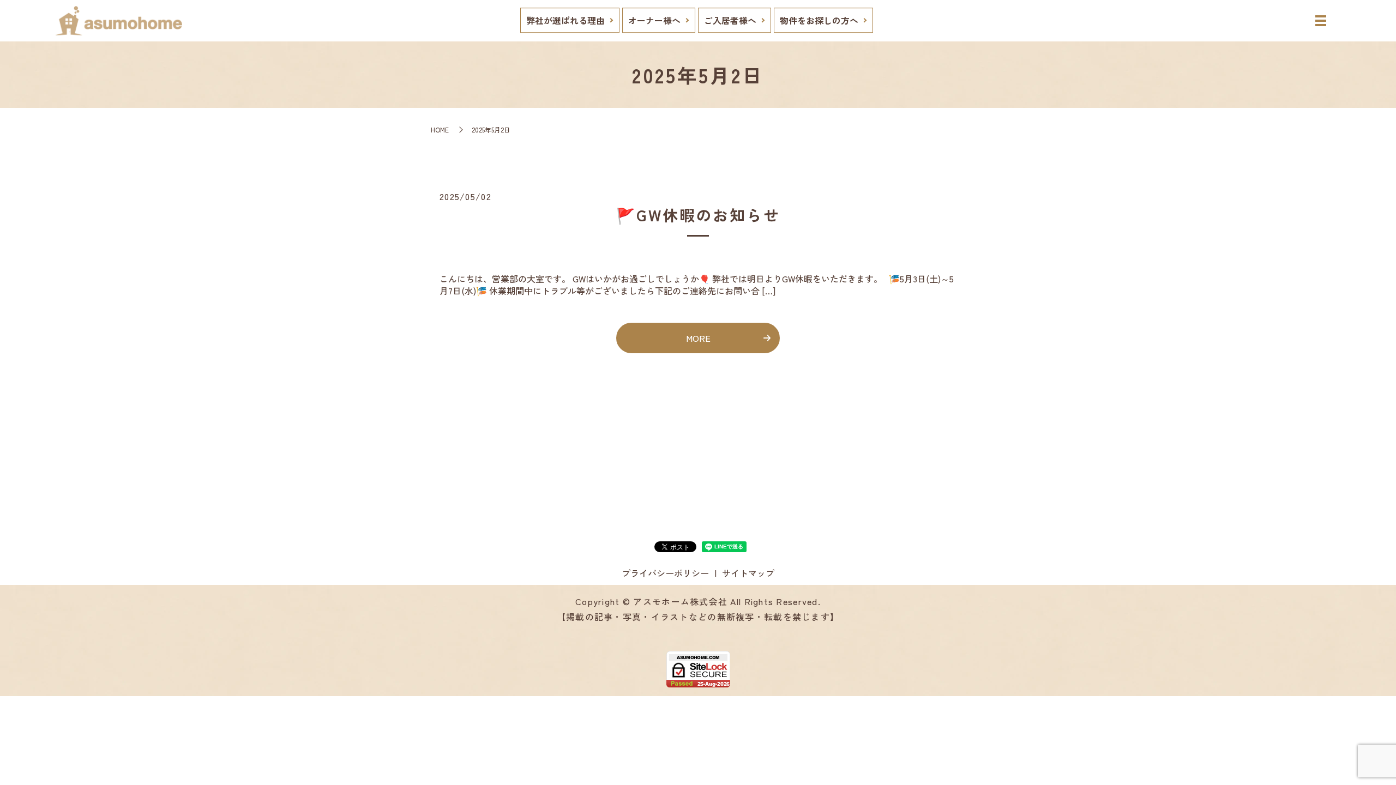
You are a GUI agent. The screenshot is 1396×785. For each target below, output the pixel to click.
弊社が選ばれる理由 (565, 20)
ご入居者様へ (730, 20)
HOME (440, 129)
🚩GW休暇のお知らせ (698, 215)
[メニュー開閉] (1320, 20)
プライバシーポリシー (665, 572)
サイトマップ (748, 572)
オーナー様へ (654, 20)
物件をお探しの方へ (819, 20)
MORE (698, 338)
